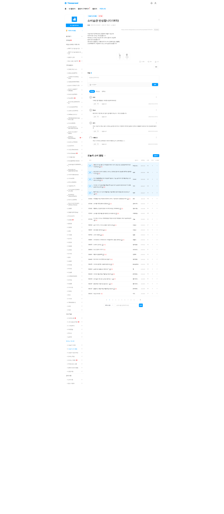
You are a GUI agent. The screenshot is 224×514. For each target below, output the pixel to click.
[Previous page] (106, 299)
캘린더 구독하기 (83, 9)
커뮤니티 (103, 9)
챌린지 (94, 9)
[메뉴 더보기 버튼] (158, 20)
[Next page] (140, 299)
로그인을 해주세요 (74, 25)
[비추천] (98, 104)
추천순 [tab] (92, 91)
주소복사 (156, 29)
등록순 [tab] (104, 91)
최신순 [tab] (98, 91)
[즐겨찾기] (105, 155)
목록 (156, 67)
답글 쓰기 (104, 104)
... (137, 300)
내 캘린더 (72, 9)
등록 (155, 84)
